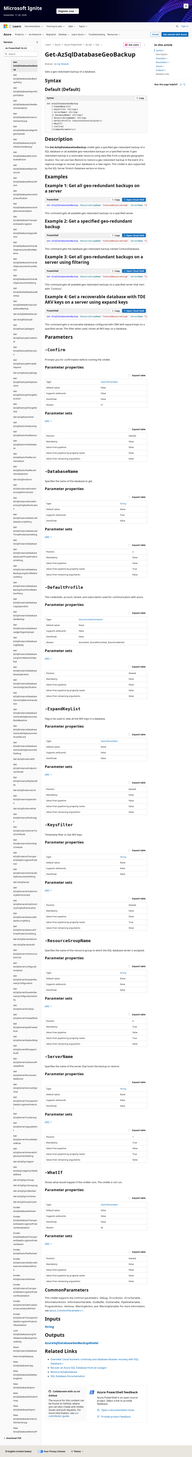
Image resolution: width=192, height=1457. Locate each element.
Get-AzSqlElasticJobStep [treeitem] (25, 372)
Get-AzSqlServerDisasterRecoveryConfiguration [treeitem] (25, 979)
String (123, 503)
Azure (58, 44)
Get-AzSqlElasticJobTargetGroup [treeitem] (25, 408)
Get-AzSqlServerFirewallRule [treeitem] (25, 1016)
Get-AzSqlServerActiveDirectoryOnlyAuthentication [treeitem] (25, 904)
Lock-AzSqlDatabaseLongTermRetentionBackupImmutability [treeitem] (25, 1336)
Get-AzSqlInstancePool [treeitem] (24, 808)
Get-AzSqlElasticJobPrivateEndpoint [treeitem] (24, 363)
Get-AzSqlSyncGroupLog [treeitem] (25, 1185)
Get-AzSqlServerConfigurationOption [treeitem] (24, 967)
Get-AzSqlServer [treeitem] (21, 882)
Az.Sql (89, 44)
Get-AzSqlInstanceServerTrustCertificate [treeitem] (25, 830)
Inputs (159, 66)
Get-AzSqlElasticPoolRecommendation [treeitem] (24, 457)
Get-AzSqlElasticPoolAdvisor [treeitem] (25, 433)
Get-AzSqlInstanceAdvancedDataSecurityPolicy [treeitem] (25, 518)
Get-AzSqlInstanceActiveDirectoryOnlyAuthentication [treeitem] (25, 503)
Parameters (161, 62)
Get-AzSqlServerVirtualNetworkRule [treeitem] (25, 1139)
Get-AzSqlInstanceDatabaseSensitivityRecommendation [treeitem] (25, 698)
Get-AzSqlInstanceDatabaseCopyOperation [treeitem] (25, 603)
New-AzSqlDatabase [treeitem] (23, 1356)
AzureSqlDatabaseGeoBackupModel (71, 1343)
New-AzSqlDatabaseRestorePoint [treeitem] (25, 1432)
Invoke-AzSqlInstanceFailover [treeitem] (24, 1277)
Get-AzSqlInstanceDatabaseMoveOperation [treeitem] (25, 671)
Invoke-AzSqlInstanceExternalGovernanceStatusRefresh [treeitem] (25, 1264)
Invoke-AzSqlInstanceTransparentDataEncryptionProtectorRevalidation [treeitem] (25, 1290)
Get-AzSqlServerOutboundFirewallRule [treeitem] (25, 1062)
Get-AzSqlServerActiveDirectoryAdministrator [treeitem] (25, 891)
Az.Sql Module (61, 63)
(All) (47, 421)
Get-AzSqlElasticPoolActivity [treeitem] (25, 424)
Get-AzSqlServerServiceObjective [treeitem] (25, 1088)
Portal (155, 34)
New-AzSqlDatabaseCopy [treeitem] (23, 1363)
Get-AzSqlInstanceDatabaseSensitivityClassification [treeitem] (25, 683)
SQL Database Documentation (68, 1376)
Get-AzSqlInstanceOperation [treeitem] (24, 799)
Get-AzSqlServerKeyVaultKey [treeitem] (25, 1038)
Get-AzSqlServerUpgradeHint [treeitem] (25, 1126)
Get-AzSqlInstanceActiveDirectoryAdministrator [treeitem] (24, 488)
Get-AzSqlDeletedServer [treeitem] (25, 314)
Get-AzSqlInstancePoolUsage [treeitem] (25, 818)
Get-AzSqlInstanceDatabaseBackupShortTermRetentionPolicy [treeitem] (25, 588)
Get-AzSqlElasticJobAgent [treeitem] (23, 327)
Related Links (162, 74)
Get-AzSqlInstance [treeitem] (22, 479)
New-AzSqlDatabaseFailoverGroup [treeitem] (25, 1397)
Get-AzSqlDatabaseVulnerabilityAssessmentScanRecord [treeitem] (25, 264)
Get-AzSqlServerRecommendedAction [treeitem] (24, 1075)
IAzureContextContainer (91, 619)
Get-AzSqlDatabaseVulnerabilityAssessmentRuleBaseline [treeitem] (25, 248)
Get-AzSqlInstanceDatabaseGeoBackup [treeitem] (25, 615)
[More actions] (144, 44)
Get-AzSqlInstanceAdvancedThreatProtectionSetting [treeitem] (25, 531)
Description (161, 54)
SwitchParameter (109, 381)
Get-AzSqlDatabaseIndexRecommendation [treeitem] (25, 104)
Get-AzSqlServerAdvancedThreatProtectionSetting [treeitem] (24, 930)
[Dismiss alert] (186, 6)
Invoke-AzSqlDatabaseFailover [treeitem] (24, 1209)
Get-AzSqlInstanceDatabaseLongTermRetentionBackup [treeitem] (25, 656)
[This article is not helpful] (184, 84)
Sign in (184, 26)
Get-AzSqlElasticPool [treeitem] (23, 417)
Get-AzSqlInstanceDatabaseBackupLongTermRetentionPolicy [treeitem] (25, 571)
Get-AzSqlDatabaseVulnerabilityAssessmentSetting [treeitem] (25, 279)
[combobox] (21, 48)
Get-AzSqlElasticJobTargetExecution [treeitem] (25, 395)
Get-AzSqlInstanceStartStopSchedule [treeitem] (25, 843)
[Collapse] (37, 42)
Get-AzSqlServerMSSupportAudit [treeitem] (24, 1049)
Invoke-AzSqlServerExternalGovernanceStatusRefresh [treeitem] (25, 1305)
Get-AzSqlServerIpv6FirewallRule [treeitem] (25, 1027)
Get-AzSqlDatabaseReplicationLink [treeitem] (25, 169)
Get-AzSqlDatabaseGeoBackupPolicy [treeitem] (25, 78)
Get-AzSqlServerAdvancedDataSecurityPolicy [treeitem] (25, 917)
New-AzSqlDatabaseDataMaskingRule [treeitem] (25, 1375)
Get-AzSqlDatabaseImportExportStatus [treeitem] (25, 91)
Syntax (159, 50)
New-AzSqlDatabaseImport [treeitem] (24, 1407)
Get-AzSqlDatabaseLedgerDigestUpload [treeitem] (25, 130)
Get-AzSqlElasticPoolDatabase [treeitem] (25, 444)
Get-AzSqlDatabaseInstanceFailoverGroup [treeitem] (25, 117)
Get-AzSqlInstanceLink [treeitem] (24, 790)
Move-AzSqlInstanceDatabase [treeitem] (25, 1349)
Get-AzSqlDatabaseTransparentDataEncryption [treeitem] (25, 220)
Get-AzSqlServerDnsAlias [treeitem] (23, 1007)
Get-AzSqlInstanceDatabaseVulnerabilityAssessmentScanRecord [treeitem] (25, 731)
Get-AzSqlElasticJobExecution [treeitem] (25, 351)
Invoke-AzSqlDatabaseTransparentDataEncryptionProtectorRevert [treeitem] (25, 1239)
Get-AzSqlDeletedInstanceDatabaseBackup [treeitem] (25, 305)
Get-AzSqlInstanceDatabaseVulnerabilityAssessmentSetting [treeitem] (25, 748)
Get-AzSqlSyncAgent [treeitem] (23, 1161)
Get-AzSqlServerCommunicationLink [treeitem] (25, 954)
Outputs (160, 70)
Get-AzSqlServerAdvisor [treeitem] (25, 939)
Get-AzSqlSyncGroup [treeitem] (23, 1179)
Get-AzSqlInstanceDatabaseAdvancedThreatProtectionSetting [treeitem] (25, 555)
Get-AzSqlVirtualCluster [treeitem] (25, 1201)
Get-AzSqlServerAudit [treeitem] (24, 944)
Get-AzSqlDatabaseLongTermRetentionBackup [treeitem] (24, 143)
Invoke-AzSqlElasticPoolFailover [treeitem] (25, 1251)
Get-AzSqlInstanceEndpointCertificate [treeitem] (25, 768)
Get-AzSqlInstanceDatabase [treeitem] (25, 542)
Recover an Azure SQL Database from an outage (78, 1367)
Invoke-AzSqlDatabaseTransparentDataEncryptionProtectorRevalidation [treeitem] (25, 1222)
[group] (96, 205)
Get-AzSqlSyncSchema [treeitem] (24, 1196)
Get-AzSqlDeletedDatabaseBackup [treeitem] (25, 292)
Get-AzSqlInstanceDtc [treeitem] (24, 759)
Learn (48, 44)
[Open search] (177, 26)
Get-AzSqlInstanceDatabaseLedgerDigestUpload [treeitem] (25, 628)
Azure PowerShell (73, 44)
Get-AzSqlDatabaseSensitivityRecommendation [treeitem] (25, 207)
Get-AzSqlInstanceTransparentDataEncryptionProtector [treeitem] (25, 858)
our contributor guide (64, 1414)
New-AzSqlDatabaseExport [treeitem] (24, 1385)
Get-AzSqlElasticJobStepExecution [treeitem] (25, 382)
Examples (160, 58)
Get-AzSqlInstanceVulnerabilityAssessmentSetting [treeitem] (25, 873)
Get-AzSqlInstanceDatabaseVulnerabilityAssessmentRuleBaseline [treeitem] (25, 715)
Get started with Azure (175, 34)
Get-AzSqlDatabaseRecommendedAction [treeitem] (25, 156)
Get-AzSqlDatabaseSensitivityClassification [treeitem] (25, 194)
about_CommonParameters (65, 1310)
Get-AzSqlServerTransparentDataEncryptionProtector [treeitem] (25, 1103)
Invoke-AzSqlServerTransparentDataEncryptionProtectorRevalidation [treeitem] (25, 1320)
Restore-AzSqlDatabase (64, 1372)
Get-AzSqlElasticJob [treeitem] (23, 319)
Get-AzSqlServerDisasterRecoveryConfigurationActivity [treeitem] (25, 994)
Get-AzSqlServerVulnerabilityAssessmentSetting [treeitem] (25, 1152)
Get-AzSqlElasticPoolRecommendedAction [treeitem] (24, 470)
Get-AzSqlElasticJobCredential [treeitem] (25, 338)
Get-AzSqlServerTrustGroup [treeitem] (25, 1115)
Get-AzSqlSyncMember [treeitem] (24, 1190)
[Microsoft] (6, 26)
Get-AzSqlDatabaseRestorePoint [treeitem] (25, 181)
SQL (97, 44)
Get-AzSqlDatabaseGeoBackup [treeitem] (25, 66)
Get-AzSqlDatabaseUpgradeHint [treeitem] (25, 233)
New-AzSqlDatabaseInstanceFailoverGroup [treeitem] (25, 1419)
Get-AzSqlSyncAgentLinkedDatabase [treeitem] (25, 1171)
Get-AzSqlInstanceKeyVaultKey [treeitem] (25, 781)
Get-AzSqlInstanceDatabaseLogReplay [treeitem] (25, 641)
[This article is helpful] (181, 84)
